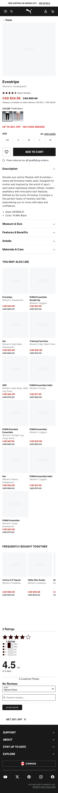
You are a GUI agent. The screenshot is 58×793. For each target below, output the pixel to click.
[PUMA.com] (29, 11)
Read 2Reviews (24, 93)
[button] (10, 644)
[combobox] (29, 689)
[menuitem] (5, 777)
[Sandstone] (18, 116)
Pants (9, 20)
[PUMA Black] (7, 116)
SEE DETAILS (44, 3)
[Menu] (5, 11)
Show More (12, 707)
